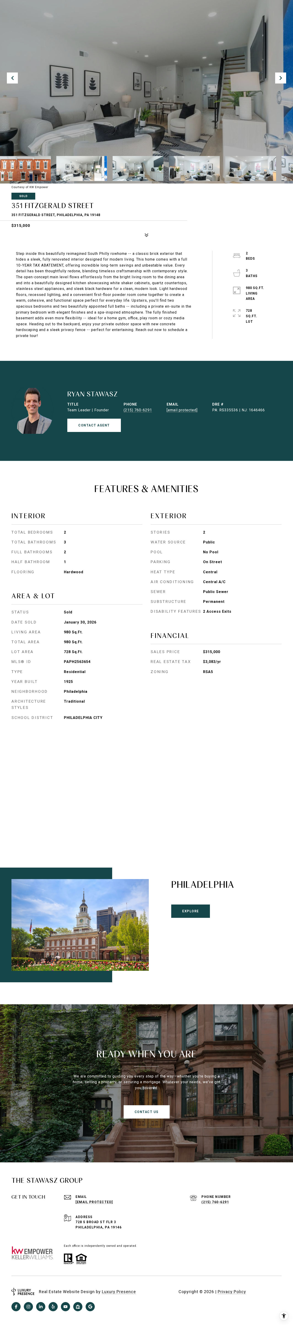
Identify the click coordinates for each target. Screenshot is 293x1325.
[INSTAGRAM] (28, 1306)
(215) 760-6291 (138, 410)
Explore (190, 911)
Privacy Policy (232, 1291)
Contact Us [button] (147, 1112)
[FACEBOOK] (16, 1306)
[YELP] (53, 1306)
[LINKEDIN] (40, 1306)
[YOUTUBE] (65, 1306)
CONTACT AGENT (94, 425)
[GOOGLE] (90, 1306)
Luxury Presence (119, 1291)
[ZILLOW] (77, 1306)
